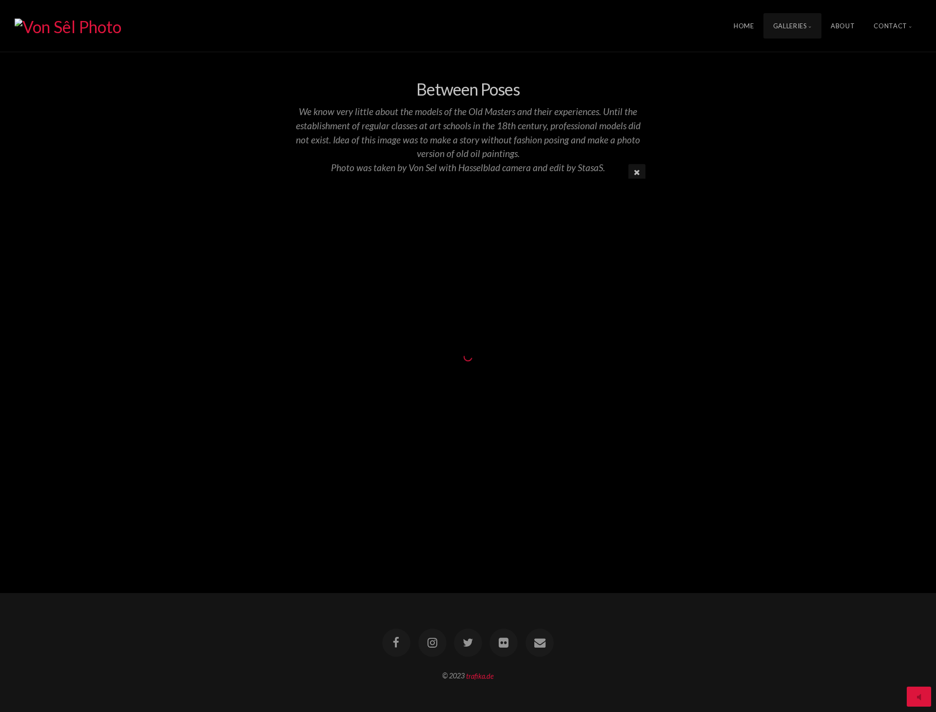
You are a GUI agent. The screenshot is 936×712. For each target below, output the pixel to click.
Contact (890, 26)
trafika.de (480, 676)
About (843, 26)
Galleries (790, 26)
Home (744, 26)
